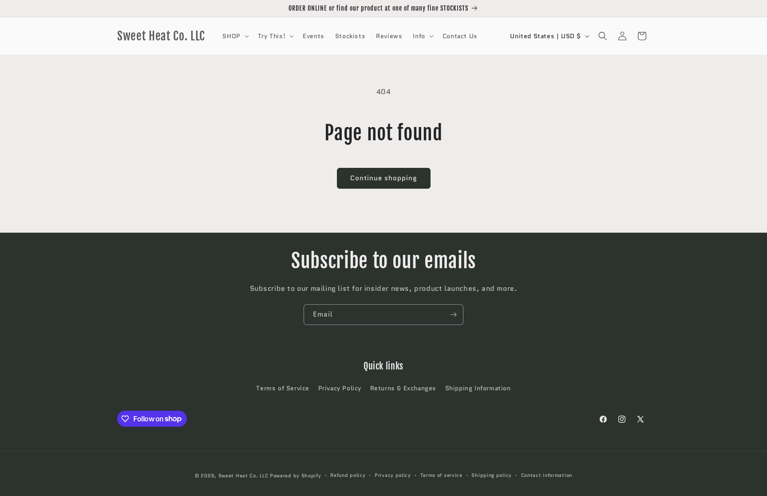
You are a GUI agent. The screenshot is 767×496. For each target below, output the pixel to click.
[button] (234, 36)
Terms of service (441, 475)
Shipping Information (478, 388)
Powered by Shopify (295, 475)
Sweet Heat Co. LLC (243, 475)
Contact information (546, 475)
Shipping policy (491, 475)
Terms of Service (282, 388)
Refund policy (347, 475)
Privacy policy (393, 475)
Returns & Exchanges (403, 388)
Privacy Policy (339, 388)
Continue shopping (383, 178)
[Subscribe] (453, 314)
